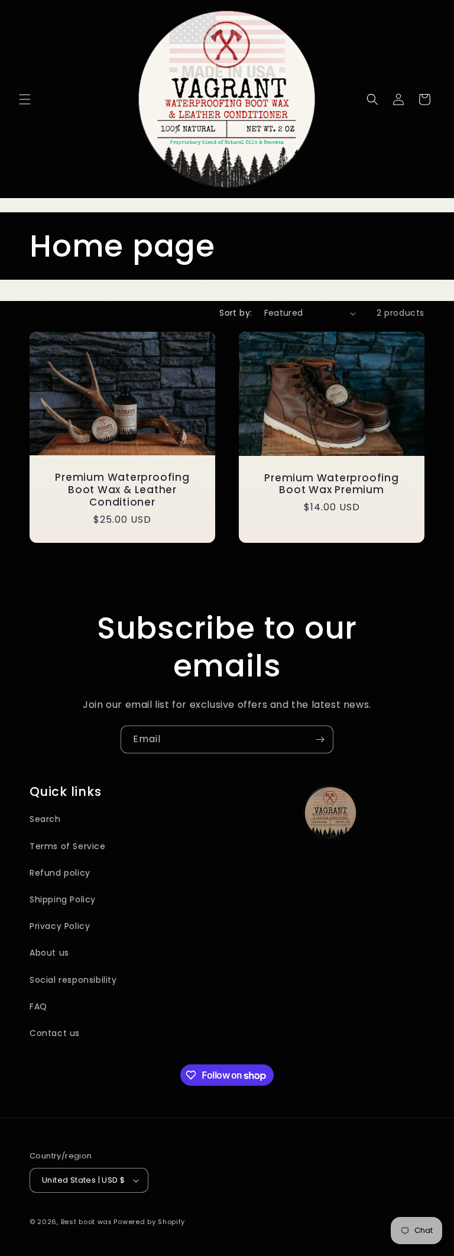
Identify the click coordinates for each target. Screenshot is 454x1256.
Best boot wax (87, 1221)
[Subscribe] (320, 739)
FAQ (38, 1006)
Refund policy (60, 873)
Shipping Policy (63, 899)
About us (49, 953)
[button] (25, 99)
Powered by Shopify (149, 1221)
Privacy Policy (60, 926)
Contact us (55, 1033)
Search (45, 819)
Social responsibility (73, 980)
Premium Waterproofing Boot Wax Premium (331, 484)
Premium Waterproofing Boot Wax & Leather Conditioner (122, 489)
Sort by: (235, 313)
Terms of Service (68, 846)
